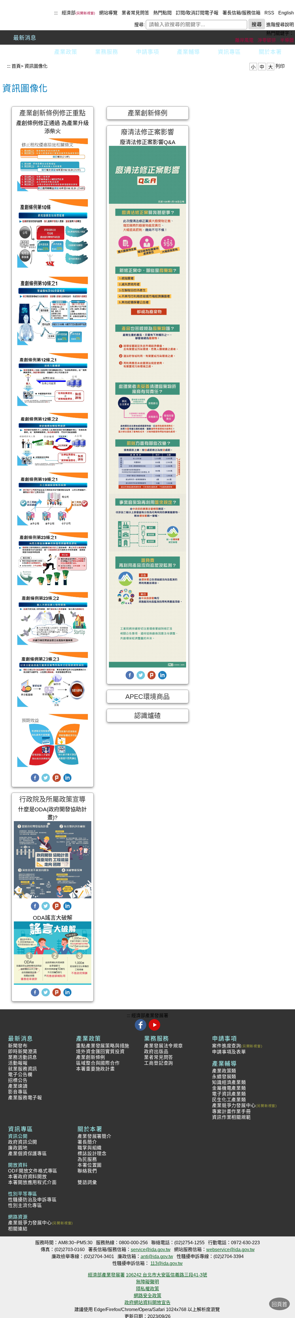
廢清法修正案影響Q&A (147, 142)
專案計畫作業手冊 (231, 1111)
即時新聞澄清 (22, 1051)
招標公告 (17, 1080)
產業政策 (65, 52)
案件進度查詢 (226, 1045)
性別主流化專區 (25, 1205)
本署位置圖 (89, 1165)
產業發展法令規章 (163, 1045)
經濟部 (68, 12)
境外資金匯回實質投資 (100, 1051)
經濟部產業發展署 (149, 1015)
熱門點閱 (162, 12)
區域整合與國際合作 (98, 1063)
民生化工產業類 (229, 1099)
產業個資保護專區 (27, 1153)
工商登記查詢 (158, 1063)
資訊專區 (229, 52)
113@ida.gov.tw (166, 1263)
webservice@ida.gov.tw (230, 1249)
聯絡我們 (87, 1170)
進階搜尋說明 (280, 24)
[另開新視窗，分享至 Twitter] (45, 781)
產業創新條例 (90, 1057)
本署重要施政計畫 (95, 1068)
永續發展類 (224, 1076)
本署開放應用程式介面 (32, 1182)
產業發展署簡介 (94, 1136)
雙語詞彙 (87, 1182)
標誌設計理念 (92, 1153)
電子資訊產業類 (229, 1093)
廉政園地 (17, 1147)
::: (56, 12)
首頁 (16, 66)
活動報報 (17, 1063)
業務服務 (106, 52)
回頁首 (279, 1304)
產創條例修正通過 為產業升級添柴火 (52, 127)
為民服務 (87, 1159)
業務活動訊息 (22, 1057)
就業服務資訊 (22, 1068)
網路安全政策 (147, 1295)
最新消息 (24, 38)
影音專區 (17, 1091)
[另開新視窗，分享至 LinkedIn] (67, 781)
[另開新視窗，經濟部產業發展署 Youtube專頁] (154, 1029)
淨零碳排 (267, 40)
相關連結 (17, 1228)
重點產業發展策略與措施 (102, 1045)
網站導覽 (108, 12)
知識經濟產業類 (229, 1082)
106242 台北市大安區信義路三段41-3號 (166, 1274)
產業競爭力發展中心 (234, 1105)
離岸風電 (244, 40)
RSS (269, 12)
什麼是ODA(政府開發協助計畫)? (52, 813)
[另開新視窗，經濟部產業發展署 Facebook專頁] (141, 1029)
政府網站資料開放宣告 (147, 1302)
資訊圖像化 (36, 66)
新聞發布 (17, 1045)
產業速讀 (17, 1086)
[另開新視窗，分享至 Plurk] (56, 781)
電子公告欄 (20, 1074)
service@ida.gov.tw (151, 1249)
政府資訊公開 (22, 1142)
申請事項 (147, 52)
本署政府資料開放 (27, 1176)
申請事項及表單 (229, 1051)
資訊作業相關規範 (231, 1117)
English (286, 12)
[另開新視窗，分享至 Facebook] (35, 781)
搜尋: (139, 24)
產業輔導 (188, 52)
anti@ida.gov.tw (157, 1256)
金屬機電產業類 (229, 1088)
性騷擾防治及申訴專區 (32, 1199)
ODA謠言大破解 (52, 918)
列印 (280, 66)
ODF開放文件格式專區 (32, 1170)
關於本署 (270, 52)
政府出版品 (156, 1051)
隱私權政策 (147, 1288)
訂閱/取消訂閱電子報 (197, 12)
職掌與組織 (89, 1147)
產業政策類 (224, 1070)
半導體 (287, 40)
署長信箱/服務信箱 (241, 12)
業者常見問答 (135, 12)
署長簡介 (87, 1142)
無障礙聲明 (147, 1281)
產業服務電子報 (25, 1097)
